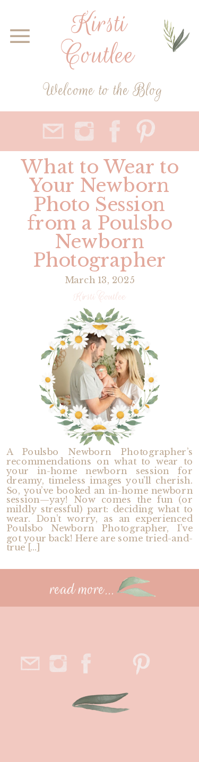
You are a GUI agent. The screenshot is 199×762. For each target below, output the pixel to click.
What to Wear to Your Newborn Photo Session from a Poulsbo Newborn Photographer (100, 213)
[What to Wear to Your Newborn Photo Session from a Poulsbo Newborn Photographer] (99, 376)
